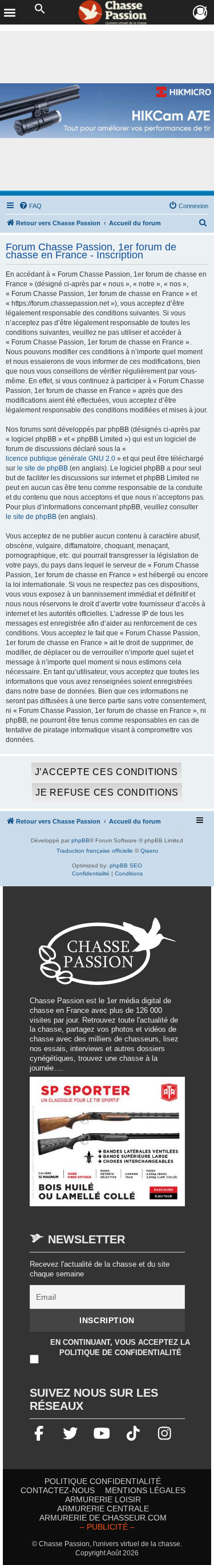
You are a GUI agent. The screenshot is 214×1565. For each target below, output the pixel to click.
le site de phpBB (42, 468)
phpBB (80, 840)
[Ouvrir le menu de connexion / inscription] (200, 13)
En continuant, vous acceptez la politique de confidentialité (120, 1347)
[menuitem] (30, 206)
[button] (40, 9)
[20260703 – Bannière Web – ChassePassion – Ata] (107, 1147)
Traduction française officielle (94, 851)
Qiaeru (149, 851)
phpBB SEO (126, 865)
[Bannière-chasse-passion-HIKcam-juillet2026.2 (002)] (107, 111)
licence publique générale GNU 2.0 (60, 459)
